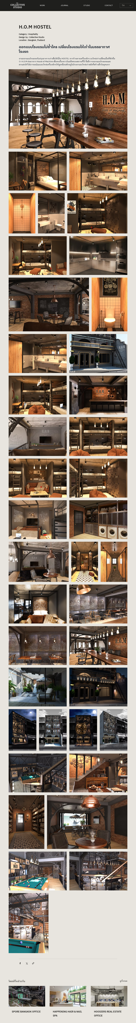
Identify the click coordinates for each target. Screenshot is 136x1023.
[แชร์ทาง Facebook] (20, 963)
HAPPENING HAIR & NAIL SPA (67, 1014)
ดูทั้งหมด (123, 981)
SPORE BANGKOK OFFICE (26, 1012)
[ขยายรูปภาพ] (38, 171)
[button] (42, 5)
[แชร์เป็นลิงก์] (33, 963)
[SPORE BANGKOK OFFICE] (27, 996)
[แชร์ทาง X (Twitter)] (26, 963)
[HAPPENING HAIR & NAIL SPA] (68, 996)
